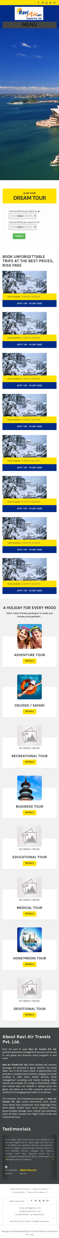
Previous (49, 265)
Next (55, 265)
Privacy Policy (19, 1192)
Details (29, 660)
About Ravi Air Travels (20, 1189)
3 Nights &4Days (30, 296)
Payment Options (40, 1189)
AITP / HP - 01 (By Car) (29, 303)
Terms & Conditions (37, 1192)
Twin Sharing (13, 297)
